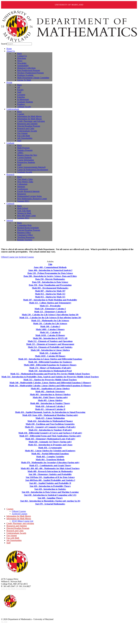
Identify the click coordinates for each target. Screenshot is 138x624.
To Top (4, 622)
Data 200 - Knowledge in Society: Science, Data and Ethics (50, 276)
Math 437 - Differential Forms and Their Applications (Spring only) (50, 436)
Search (4, 44)
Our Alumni (11, 535)
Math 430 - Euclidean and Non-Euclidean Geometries (50, 424)
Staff (8, 543)
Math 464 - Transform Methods (50, 459)
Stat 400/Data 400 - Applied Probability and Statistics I (50, 480)
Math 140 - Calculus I (50, 326)
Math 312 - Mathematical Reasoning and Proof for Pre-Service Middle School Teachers (50, 374)
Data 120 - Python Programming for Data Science (50, 273)
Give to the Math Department (13, 589)
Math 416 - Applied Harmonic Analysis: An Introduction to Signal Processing (50, 412)
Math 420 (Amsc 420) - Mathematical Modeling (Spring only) (50, 415)
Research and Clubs (14, 530)
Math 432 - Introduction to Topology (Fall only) (50, 430)
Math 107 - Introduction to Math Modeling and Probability (50, 300)
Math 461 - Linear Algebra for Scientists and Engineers (50, 451)
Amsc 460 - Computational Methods (50, 267)
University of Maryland (69, 5)
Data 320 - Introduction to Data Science (50, 282)
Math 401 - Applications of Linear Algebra (50, 388)
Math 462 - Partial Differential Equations (50, 453)
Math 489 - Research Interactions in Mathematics (50, 471)
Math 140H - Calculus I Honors (50, 329)
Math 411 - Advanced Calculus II (50, 409)
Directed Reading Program (17, 528)
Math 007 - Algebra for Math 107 (50, 291)
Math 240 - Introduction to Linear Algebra (50, 350)
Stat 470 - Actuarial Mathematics (50, 504)
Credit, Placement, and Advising (20, 523)
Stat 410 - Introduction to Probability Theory (50, 486)
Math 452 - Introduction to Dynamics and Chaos (50, 445)
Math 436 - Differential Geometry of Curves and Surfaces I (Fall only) (50, 433)
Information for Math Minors (18, 518)
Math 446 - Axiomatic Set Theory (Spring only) (50, 442)
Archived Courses (26, 257)
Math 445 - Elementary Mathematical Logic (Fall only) (50, 439)
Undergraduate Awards (16, 533)
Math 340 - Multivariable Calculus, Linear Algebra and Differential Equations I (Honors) (50, 382)
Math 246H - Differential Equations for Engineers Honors (50, 365)
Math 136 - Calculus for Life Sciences (50, 323)
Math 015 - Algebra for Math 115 (50, 297)
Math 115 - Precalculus (50, 306)
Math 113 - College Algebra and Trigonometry (50, 303)
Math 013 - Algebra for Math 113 (50, 294)
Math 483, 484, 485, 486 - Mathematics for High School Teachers (50, 468)
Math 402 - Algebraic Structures (50, 391)
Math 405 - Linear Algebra (50, 400)
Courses (9, 509)
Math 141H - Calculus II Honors (50, 335)
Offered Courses (19, 511)
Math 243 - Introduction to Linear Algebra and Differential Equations (50, 359)
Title (50, 264)
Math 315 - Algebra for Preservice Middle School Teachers (50, 380)
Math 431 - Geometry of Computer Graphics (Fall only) (50, 427)
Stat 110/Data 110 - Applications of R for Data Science (50, 477)
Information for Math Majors (18, 516)
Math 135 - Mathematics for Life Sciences (50, 320)
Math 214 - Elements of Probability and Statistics (50, 347)
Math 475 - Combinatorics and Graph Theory (50, 465)
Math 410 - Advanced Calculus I (50, 406)
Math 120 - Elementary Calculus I (50, 309)
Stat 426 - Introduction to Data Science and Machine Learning (50, 492)
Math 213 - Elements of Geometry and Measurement (50, 344)
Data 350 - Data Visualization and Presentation (50, 285)
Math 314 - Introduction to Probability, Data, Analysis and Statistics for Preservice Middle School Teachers (50, 377)
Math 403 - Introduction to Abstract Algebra (50, 394)
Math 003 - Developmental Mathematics (50, 288)
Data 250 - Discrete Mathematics (50, 279)
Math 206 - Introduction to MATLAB (50, 338)
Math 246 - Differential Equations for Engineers (50, 362)
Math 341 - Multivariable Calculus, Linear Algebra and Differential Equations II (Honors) (50, 385)
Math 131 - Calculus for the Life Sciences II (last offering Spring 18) (50, 317)
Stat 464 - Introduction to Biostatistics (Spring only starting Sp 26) (50, 501)
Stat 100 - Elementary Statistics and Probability (50, 474)
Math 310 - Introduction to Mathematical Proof (50, 371)
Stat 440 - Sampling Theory (50, 498)
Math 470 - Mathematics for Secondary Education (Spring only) (50, 462)
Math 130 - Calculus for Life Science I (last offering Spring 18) (50, 314)
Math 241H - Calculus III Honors (50, 356)
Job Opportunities (14, 540)
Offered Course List (9, 257)
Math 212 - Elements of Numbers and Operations (50, 341)
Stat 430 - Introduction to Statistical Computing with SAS (50, 495)
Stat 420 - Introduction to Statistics (50, 489)
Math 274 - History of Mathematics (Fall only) (50, 368)
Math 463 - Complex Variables (50, 456)
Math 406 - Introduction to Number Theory (50, 403)
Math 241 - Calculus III (50, 353)
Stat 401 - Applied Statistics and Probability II (50, 483)
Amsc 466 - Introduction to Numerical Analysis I (50, 270)
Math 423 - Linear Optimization (50, 418)
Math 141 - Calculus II (50, 332)
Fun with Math (12, 538)
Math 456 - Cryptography (50, 448)
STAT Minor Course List (22, 521)
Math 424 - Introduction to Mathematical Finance (50, 421)
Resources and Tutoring (16, 526)
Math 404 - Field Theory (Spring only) (50, 397)
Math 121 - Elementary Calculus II (50, 312)
